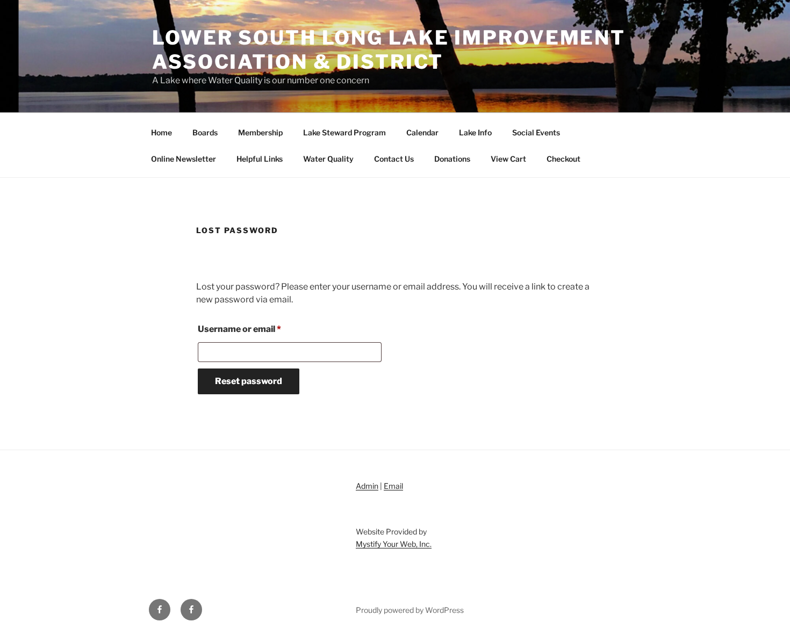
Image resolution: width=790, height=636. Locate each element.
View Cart (508, 158)
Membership (260, 132)
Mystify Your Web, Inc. (394, 543)
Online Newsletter (183, 158)
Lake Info (475, 132)
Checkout (563, 158)
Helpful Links (259, 158)
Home (161, 132)
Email (393, 485)
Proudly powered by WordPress (410, 610)
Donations (452, 158)
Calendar (422, 132)
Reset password (248, 381)
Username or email (258, 328)
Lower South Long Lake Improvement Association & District (389, 50)
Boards (205, 132)
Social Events (536, 132)
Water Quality (328, 158)
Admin (367, 485)
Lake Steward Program (344, 132)
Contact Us (394, 158)
